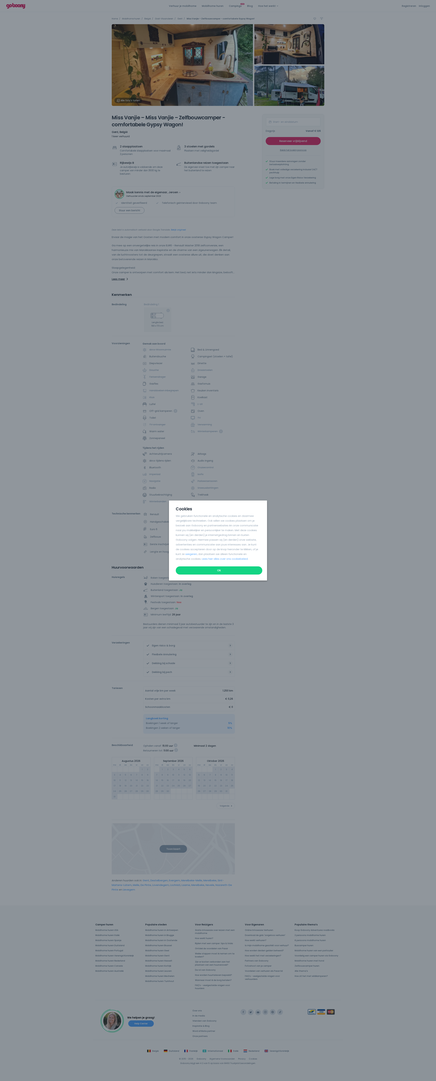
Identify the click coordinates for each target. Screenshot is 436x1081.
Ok (219, 570)
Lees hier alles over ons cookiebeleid (225, 559)
